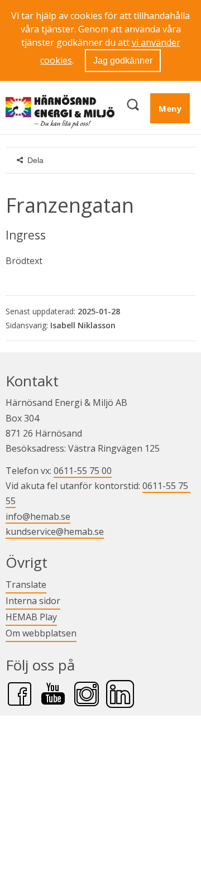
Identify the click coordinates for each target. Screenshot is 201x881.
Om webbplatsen (41, 633)
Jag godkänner (122, 60)
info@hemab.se (38, 516)
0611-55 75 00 (83, 471)
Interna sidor (33, 600)
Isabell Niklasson (83, 325)
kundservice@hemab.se (55, 531)
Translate (26, 584)
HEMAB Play (31, 616)
